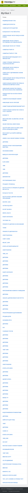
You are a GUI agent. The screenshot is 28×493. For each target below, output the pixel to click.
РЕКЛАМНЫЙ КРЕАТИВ (8, 449)
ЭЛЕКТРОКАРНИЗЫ (7, 235)
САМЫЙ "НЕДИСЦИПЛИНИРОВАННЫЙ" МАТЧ (14, 106)
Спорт (8, 10)
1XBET (4, 423)
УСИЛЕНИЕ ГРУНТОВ (8, 331)
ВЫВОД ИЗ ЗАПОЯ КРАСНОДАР (10, 154)
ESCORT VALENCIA (7, 209)
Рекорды (3, 10)
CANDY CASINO (6, 239)
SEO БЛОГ (5, 442)
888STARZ (5, 468)
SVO (4, 327)
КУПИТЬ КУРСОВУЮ (8, 368)
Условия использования (14, 491)
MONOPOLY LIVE (6, 471)
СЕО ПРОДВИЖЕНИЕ (8, 460)
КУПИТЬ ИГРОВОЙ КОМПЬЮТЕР (10, 246)
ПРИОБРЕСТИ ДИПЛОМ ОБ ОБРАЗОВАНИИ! (13, 224)
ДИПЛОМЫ (5, 142)
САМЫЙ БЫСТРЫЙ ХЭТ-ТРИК (10, 53)
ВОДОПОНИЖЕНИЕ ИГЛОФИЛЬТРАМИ (12, 412)
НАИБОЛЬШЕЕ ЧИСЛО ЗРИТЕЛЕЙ (11, 102)
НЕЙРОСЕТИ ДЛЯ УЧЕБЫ (9, 419)
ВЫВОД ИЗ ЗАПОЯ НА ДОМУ (10, 475)
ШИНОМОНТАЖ (6, 176)
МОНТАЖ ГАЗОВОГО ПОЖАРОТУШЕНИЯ (12, 445)
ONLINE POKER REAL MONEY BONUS (11, 124)
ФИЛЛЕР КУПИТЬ (7, 379)
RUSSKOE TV (6, 115)
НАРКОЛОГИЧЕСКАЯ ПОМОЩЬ (10, 482)
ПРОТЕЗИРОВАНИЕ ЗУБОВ (9, 180)
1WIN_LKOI (5, 253)
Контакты (5, 491)
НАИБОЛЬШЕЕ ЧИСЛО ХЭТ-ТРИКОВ (11, 46)
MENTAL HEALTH (7, 213)
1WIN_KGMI (5, 438)
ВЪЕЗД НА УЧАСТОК (8, 193)
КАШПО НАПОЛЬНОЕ (8, 216)
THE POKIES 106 (6, 220)
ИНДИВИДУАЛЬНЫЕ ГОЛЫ (9, 20)
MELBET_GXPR (6, 242)
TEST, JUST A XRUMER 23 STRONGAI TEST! (13, 479)
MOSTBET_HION (6, 202)
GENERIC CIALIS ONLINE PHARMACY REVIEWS (13, 138)
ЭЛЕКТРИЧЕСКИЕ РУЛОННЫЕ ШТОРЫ (12, 464)
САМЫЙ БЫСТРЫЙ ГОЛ (8, 49)
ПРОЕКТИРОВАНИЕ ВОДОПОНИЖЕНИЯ (12, 312)
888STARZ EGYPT (7, 456)
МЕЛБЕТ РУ (5, 397)
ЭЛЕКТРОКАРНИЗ (7, 250)
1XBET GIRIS (6, 349)
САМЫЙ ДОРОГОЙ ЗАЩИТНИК (10, 28)
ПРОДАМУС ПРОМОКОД (9, 184)
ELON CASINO (6, 162)
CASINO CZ (5, 431)
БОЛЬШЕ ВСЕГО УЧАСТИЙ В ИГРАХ (11, 31)
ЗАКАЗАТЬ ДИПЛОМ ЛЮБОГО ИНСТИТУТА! (13, 298)
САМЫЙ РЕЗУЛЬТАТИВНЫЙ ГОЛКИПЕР (12, 99)
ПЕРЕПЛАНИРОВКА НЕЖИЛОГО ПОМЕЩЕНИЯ (14, 290)
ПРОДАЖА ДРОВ (7, 316)
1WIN (4, 165)
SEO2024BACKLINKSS (8, 151)
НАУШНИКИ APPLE (7, 320)
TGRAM (4, 227)
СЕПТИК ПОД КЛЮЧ (8, 205)
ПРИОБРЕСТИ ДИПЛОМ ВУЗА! (10, 231)
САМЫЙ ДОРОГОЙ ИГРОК (9, 24)
